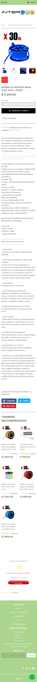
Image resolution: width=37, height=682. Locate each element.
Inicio (3, 25)
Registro (31, 655)
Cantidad (4, 100)
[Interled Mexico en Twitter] (23, 669)
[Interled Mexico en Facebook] (27, 669)
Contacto (18, 638)
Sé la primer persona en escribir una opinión (18, 582)
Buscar (18, 635)
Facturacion (18, 641)
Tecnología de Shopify (26, 674)
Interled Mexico (12, 674)
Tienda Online (18, 632)
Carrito (33, 2)
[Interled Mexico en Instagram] (30, 669)
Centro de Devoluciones (18, 646)
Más (5, 2)
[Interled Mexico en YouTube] (33, 669)
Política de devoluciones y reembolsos (18, 644)
